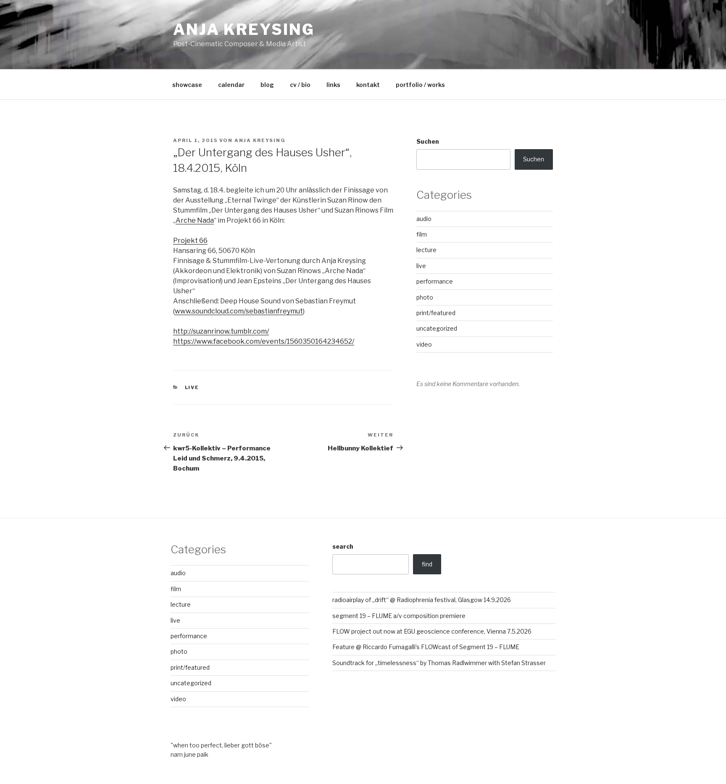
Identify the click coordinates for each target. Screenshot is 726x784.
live (192, 387)
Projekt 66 (190, 241)
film (421, 234)
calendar (231, 84)
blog (267, 84)
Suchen (427, 141)
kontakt (368, 84)
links (333, 84)
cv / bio (300, 84)
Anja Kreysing (243, 29)
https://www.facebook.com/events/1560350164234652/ (263, 341)
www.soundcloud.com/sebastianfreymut (239, 311)
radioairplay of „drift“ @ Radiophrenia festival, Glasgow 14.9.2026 (421, 599)
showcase (187, 84)
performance (434, 281)
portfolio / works (420, 84)
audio (423, 218)
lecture (426, 249)
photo (424, 297)
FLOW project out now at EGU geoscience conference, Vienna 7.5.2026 (431, 631)
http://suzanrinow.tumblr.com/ (221, 331)
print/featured (435, 312)
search (342, 546)
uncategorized (436, 328)
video (424, 344)
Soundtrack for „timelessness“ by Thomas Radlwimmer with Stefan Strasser (439, 662)
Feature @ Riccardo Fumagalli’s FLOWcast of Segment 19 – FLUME (425, 646)
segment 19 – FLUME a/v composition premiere (399, 615)
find (427, 564)
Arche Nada (195, 220)
